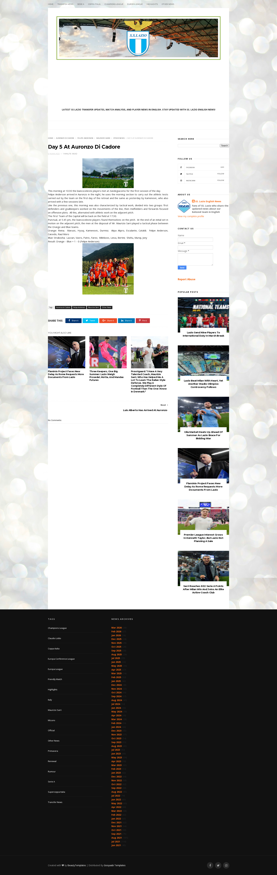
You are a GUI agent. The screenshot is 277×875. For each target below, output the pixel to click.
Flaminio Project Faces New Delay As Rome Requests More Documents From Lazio (66, 374)
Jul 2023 (115, 749)
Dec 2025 (116, 639)
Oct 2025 (116, 646)
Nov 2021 (116, 826)
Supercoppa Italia (56, 791)
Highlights (152, 4)
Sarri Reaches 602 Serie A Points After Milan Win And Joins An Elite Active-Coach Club (203, 589)
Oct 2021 (116, 830)
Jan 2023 (116, 772)
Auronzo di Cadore (65, 138)
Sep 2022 (116, 787)
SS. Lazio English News (208, 201)
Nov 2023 (116, 734)
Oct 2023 (116, 738)
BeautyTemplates (76, 865)
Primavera (53, 750)
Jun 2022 (116, 799)
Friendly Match (55, 679)
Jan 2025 (116, 681)
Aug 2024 (116, 700)
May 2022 (116, 803)
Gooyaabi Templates (115, 865)
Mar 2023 (116, 765)
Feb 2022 (116, 814)
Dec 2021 (116, 822)
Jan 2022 (116, 818)
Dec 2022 (116, 776)
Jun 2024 (116, 707)
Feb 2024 (116, 723)
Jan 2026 (116, 635)
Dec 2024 (116, 684)
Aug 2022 (116, 791)
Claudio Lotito (54, 638)
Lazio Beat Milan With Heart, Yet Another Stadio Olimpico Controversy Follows (203, 384)
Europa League (135, 4)
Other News (168, 4)
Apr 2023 (116, 761)
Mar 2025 (116, 673)
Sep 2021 (116, 833)
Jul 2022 (115, 795)
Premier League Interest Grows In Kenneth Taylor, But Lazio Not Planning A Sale (203, 538)
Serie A (80, 4)
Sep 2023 (116, 742)
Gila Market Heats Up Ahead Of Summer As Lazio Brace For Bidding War (203, 435)
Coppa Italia (94, 4)
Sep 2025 (116, 650)
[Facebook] (210, 865)
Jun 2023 (116, 753)
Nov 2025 (116, 642)
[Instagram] (226, 865)
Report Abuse (186, 279)
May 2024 (116, 711)
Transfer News (65, 4)
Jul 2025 (115, 658)
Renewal (52, 761)
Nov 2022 (116, 780)
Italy (50, 699)
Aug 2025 (116, 654)
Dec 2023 (116, 730)
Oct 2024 (116, 692)
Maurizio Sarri (103, 138)
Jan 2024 (116, 726)
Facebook (205, 167)
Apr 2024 (116, 715)
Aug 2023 (116, 746)
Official (51, 730)
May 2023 (116, 757)
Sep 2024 (116, 696)
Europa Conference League (61, 658)
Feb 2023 (116, 768)
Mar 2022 (116, 810)
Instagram (205, 180)
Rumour (52, 771)
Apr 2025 (116, 669)
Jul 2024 (115, 704)
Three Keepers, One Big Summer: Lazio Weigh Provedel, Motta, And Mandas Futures (106, 375)
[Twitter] (218, 865)
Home (50, 4)
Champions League (114, 4)
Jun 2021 (116, 845)
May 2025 (116, 665)
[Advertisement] (138, 83)
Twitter (205, 174)
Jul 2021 (115, 841)
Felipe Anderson (85, 138)
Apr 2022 (116, 807)
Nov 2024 (116, 688)
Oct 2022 (116, 784)
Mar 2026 (116, 627)
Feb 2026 (116, 631)
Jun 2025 (116, 661)
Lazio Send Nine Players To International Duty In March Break (203, 334)
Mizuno (51, 720)
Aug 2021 (116, 837)
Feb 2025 (116, 677)
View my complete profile (191, 216)
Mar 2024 (116, 719)
